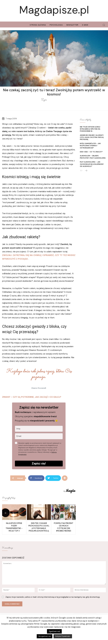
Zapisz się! (39, 463)
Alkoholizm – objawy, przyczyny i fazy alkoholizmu (93, 157)
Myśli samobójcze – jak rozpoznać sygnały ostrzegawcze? (90, 145)
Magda (70, 491)
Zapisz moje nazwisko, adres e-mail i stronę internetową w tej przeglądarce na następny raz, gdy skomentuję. (52, 597)
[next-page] (86, 171)
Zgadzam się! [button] (54, 631)
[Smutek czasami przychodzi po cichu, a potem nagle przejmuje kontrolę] (39, 512)
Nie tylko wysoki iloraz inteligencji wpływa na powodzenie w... (90, 129)
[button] (103, 24)
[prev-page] (81, 171)
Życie (44, 100)
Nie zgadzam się (44, 636)
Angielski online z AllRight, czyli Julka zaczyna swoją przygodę (92, 137)
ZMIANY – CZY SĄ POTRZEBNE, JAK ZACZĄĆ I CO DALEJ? (31, 397)
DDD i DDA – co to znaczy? (91, 152)
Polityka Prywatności (62, 636)
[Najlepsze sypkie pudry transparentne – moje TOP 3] (14, 512)
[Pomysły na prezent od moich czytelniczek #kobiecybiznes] (64, 512)
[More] (65, 478)
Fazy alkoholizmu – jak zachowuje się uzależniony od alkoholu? (92, 164)
